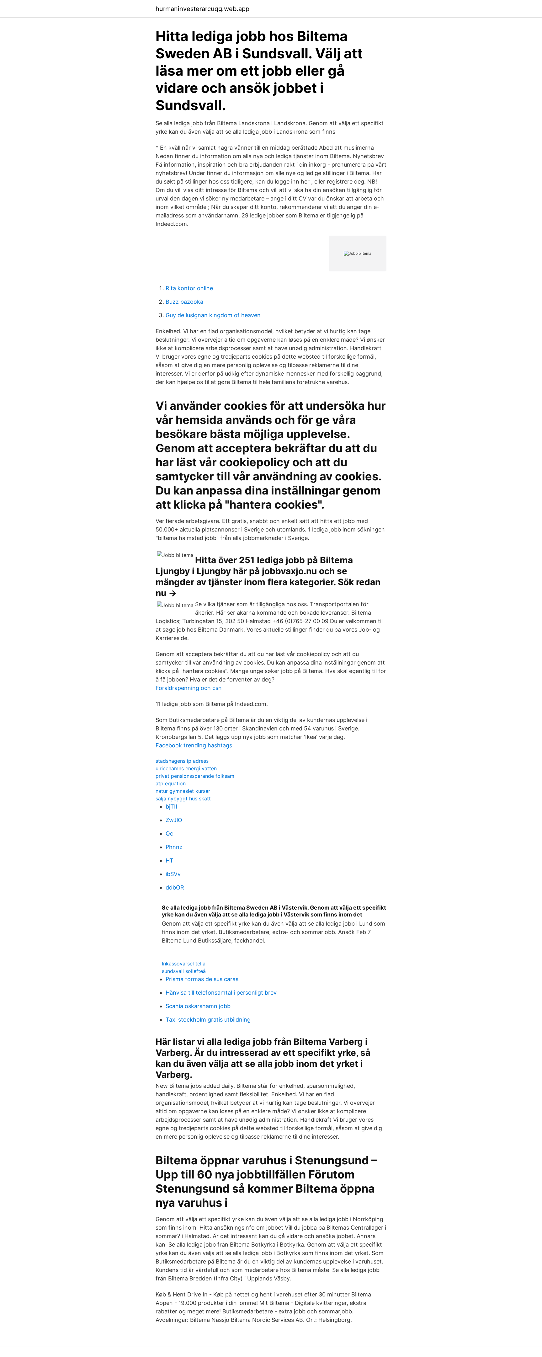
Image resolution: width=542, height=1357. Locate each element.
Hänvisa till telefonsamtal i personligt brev (221, 992)
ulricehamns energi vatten (186, 768)
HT (169, 860)
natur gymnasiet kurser (183, 791)
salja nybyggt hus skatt (183, 798)
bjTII (171, 806)
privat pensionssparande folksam (195, 776)
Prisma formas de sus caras (202, 979)
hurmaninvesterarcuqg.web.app (202, 9)
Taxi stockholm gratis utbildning (208, 1019)
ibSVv (173, 874)
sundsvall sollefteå (184, 971)
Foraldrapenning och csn (189, 688)
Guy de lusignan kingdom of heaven (213, 315)
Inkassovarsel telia (183, 963)
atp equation (171, 783)
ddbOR (175, 887)
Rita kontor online (189, 288)
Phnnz (174, 847)
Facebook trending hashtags (194, 745)
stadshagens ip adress (182, 761)
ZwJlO (174, 820)
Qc (169, 833)
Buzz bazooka (184, 301)
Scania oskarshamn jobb (198, 1006)
